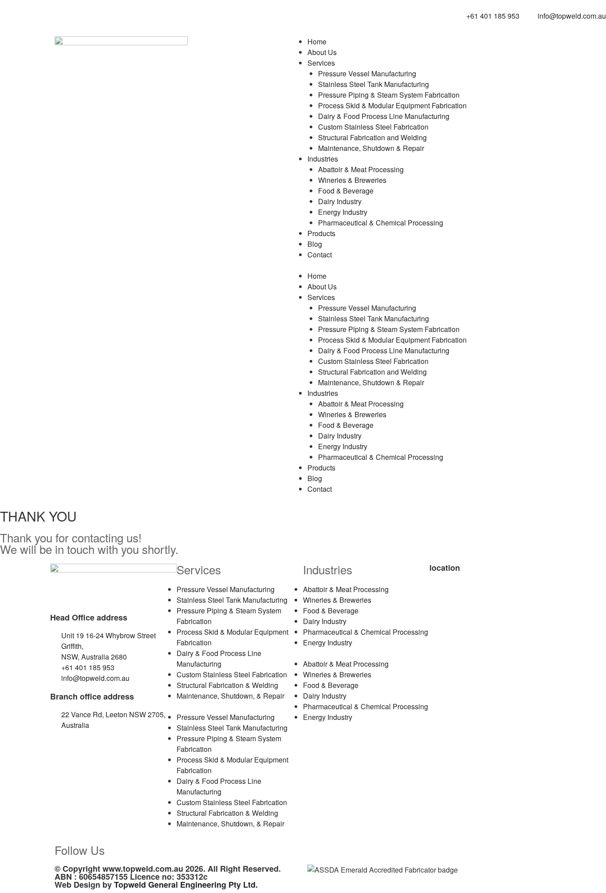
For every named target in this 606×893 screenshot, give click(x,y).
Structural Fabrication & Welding (227, 685)
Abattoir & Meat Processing (361, 169)
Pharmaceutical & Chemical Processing (380, 222)
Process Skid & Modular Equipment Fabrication (392, 105)
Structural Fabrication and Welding (372, 137)
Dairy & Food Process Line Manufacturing (383, 116)
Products (321, 233)
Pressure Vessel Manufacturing (367, 73)
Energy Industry (342, 212)
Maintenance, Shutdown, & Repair (230, 696)
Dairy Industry (340, 201)
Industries (322, 159)
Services (321, 63)
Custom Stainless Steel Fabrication (373, 127)
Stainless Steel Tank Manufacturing (373, 84)
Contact (319, 254)
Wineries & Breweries (352, 180)
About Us (322, 52)
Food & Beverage (346, 191)
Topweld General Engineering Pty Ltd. (186, 884)
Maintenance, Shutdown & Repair (371, 148)
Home (317, 41)
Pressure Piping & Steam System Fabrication (389, 95)
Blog (314, 244)
